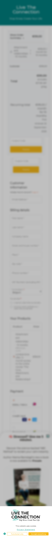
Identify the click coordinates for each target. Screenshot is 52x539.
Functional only (17, 534)
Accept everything (38, 534)
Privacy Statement (26, 529)
